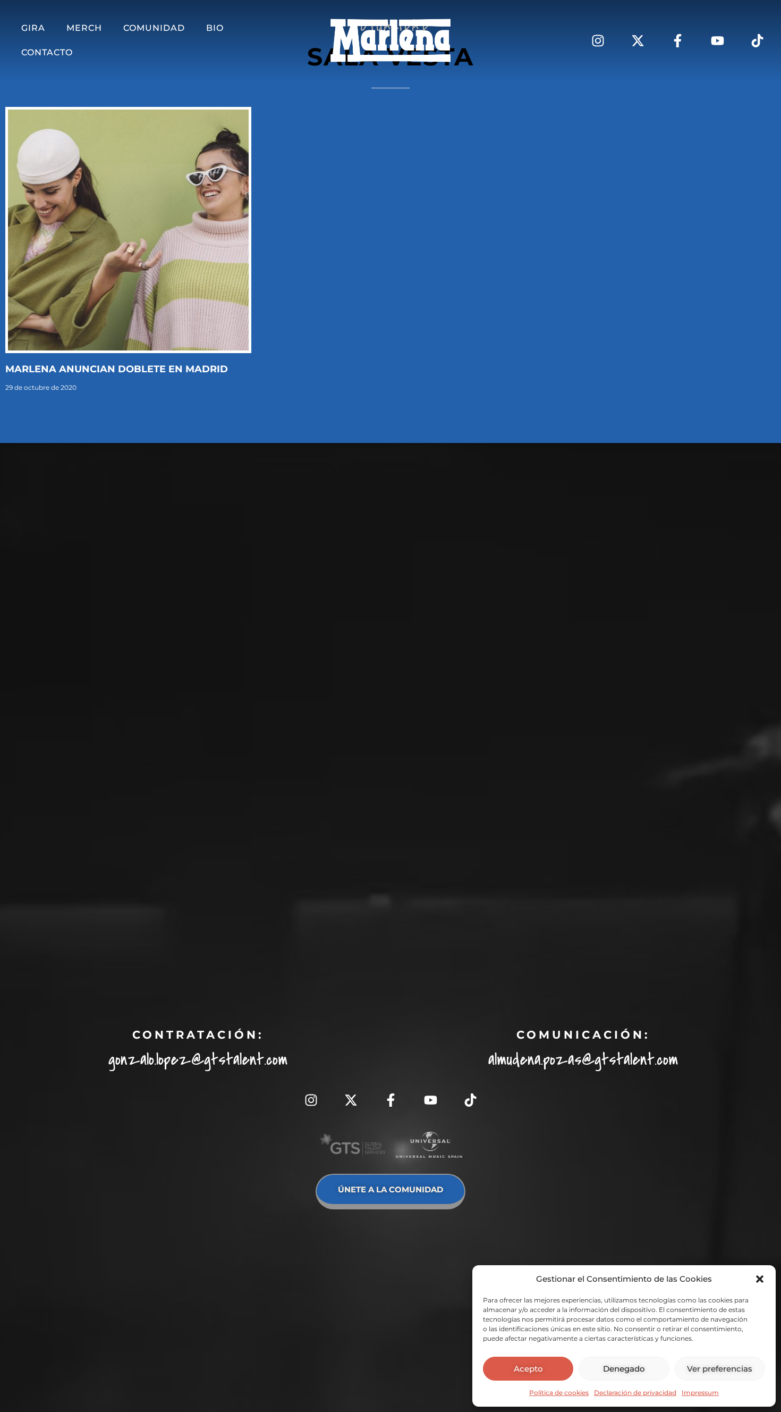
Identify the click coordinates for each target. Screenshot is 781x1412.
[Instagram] (597, 40)
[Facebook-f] (677, 40)
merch (84, 28)
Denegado (624, 1369)
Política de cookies (559, 1393)
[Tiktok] (757, 40)
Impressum (700, 1393)
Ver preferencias (719, 1369)
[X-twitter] (637, 40)
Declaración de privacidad (635, 1393)
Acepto (528, 1369)
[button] (759, 1279)
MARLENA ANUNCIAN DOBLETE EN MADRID (116, 369)
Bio (215, 28)
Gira (33, 28)
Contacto (47, 52)
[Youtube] (717, 40)
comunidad (154, 28)
